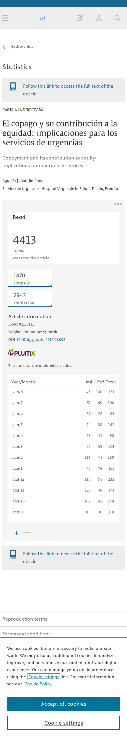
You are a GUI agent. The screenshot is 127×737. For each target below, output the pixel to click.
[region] (63, 687)
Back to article (22, 46)
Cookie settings (43, 676)
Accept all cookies (63, 703)
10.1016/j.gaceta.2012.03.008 (41, 339)
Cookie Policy (38, 683)
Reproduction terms (24, 619)
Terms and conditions (26, 634)
